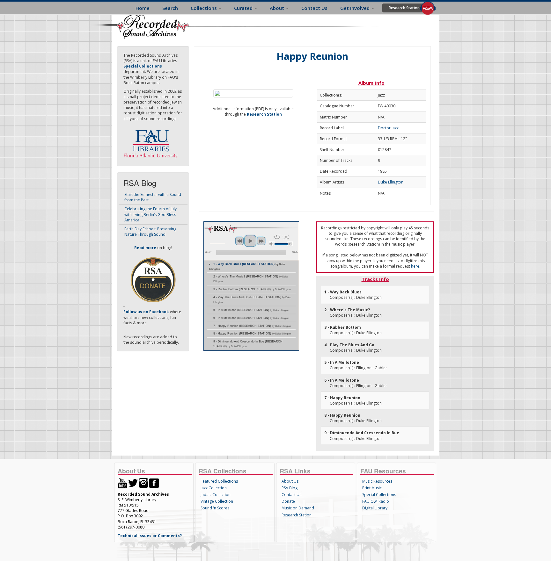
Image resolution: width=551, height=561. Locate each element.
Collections (204, 8)
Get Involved (355, 8)
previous (239, 240)
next (261, 240)
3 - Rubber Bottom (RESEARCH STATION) (251, 289)
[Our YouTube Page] (122, 482)
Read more (145, 247)
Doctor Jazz (388, 128)
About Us (290, 481)
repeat (277, 237)
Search (170, 8)
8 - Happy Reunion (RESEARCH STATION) (252, 333)
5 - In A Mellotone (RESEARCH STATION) (251, 310)
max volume (290, 243)
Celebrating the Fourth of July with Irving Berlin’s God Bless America (150, 214)
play (250, 240)
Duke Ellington (390, 182)
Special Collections (379, 494)
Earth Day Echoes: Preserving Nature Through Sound (150, 231)
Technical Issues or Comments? (150, 535)
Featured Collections (219, 481)
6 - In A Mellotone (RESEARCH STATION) (251, 318)
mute (272, 243)
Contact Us (314, 8)
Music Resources (377, 481)
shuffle (286, 237)
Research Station (404, 8)
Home (143, 8)
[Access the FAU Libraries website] (152, 141)
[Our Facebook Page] (154, 482)
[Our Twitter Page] (133, 482)
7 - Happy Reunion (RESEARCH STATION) (252, 325)
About (277, 8)
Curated (244, 8)
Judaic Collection (216, 494)
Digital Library (374, 508)
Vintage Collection (217, 501)
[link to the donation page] (153, 279)
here (415, 266)
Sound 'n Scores (215, 508)
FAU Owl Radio (375, 501)
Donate (288, 501)
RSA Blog (290, 488)
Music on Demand (298, 508)
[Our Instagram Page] (143, 482)
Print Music (372, 488)
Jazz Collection (214, 488)
